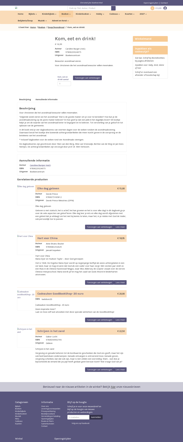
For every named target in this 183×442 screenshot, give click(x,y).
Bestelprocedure (48, 414)
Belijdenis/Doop (25, 20)
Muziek (41, 20)
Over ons (45, 406)
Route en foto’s (47, 421)
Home (20, 14)
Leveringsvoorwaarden (50, 408)
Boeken (65, 14)
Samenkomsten (47, 423)
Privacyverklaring (48, 411)
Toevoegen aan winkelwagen (87, 78)
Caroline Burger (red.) (40, 165)
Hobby (99, 14)
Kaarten (129, 14)
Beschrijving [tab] (25, 99)
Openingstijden (151, 3)
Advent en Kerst (59, 20)
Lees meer (120, 227)
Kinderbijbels (48, 14)
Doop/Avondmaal (56, 27)
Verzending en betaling (50, 416)
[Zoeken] (113, 8)
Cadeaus (113, 14)
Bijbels (32, 14)
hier (113, 387)
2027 (142, 14)
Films (17, 418)
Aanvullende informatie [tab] (46, 99)
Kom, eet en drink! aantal (63, 78)
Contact (164, 3)
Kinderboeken (82, 14)
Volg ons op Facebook (80, 423)
